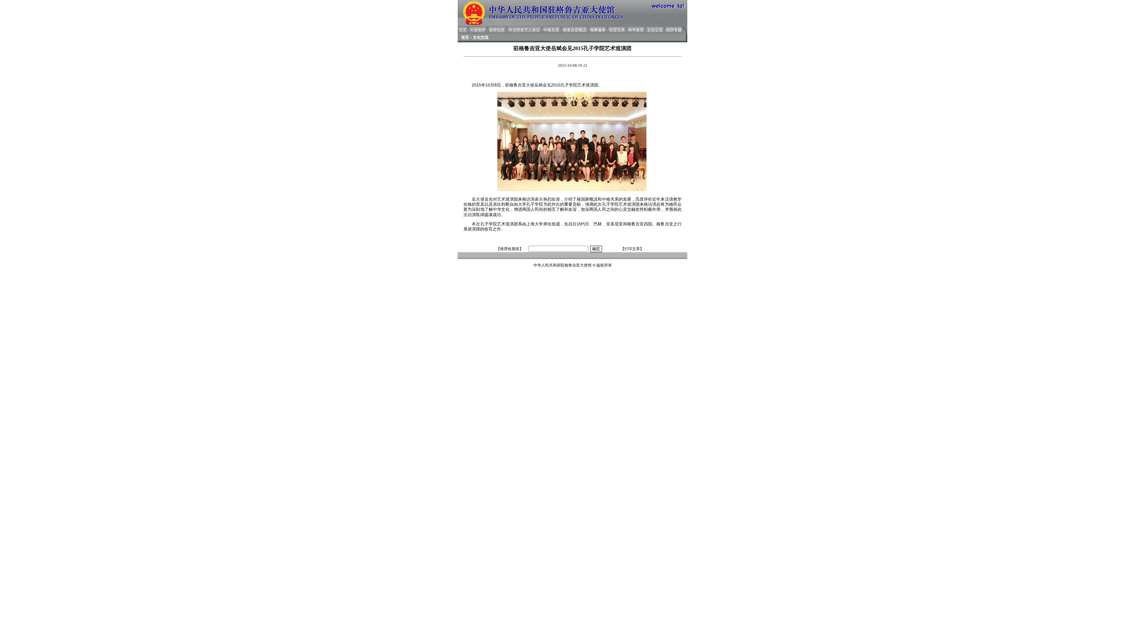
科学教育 (636, 30)
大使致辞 (477, 30)
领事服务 (598, 30)
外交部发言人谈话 (524, 30)
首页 (463, 30)
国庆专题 (674, 30)
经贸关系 (617, 30)
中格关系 (551, 30)
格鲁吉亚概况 (574, 30)
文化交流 (655, 30)
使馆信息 (497, 30)
